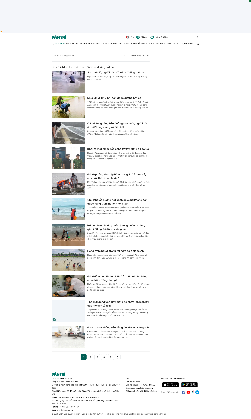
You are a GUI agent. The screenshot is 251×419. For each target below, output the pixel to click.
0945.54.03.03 (149, 385)
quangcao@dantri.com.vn (142, 388)
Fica (132, 37)
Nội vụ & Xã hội (161, 37)
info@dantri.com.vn (65, 410)
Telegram (197, 392)
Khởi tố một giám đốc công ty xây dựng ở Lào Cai (118, 149)
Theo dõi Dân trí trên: (170, 392)
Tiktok (192, 392)
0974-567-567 (72, 407)
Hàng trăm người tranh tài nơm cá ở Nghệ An (115, 251)
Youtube (188, 392)
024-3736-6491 (68, 397)
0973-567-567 (92, 397)
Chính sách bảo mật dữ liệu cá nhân (141, 391)
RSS (127, 378)
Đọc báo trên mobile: (173, 378)
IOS (170, 384)
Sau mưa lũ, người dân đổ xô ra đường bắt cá (115, 72)
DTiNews (144, 37)
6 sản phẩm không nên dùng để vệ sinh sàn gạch (118, 327)
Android (189, 384)
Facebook (183, 392)
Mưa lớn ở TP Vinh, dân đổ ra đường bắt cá (114, 98)
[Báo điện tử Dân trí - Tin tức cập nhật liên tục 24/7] (59, 37)
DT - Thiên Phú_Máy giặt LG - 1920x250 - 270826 (125, 1)
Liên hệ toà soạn (133, 382)
